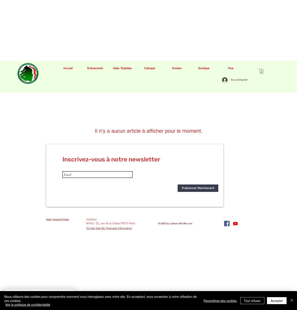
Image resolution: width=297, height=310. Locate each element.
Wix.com (187, 223)
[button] (262, 71)
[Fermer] (291, 301)
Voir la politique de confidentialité (27, 304)
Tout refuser (252, 300)
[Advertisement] (130, 30)
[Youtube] (235, 223)
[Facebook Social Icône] (227, 223)
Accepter (277, 300)
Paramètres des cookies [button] (220, 300)
